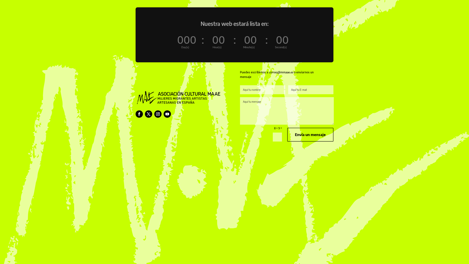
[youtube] (167, 114)
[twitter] (148, 114)
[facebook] (139, 114)
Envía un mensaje (310, 134)
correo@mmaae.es (281, 72)
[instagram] (158, 114)
